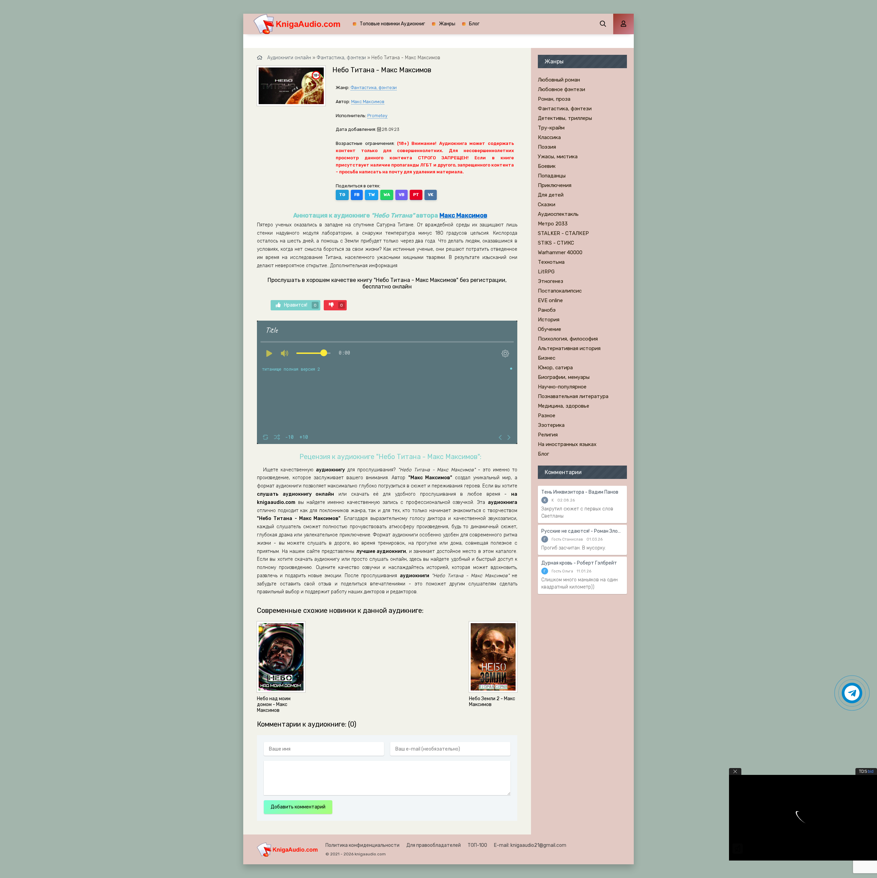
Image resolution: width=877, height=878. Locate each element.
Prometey (377, 115)
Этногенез (550, 281)
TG (342, 194)
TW (371, 194)
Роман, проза (554, 99)
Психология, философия (568, 339)
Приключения (554, 185)
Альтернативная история (569, 348)
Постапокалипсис (560, 291)
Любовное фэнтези (561, 89)
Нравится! (300, 305)
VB (401, 194)
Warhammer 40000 (560, 252)
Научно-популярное (562, 387)
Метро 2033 (553, 224)
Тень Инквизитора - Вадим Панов (579, 492)
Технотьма (551, 262)
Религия (548, 435)
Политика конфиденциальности (362, 845)
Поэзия (547, 147)
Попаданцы (552, 176)
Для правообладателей (433, 845)
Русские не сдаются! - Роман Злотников (582, 531)
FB (356, 194)
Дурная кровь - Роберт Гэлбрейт (579, 563)
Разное (546, 415)
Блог (474, 24)
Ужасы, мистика (558, 156)
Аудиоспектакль (558, 214)
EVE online (550, 300)
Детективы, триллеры (565, 118)
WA (387, 194)
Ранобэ (547, 310)
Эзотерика (551, 425)
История (548, 320)
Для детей (551, 195)
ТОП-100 (477, 845)
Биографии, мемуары (564, 377)
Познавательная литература (573, 396)
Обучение (549, 329)
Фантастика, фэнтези (373, 87)
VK (430, 194)
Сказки (546, 204)
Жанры (447, 24)
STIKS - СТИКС (556, 243)
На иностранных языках (567, 444)
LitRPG (546, 272)
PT (416, 194)
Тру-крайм (551, 128)
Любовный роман (559, 80)
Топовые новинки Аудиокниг (392, 24)
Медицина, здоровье (563, 406)
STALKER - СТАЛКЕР (563, 233)
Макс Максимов (367, 101)
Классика (549, 137)
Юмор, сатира (555, 367)
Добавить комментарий (298, 807)
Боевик (547, 166)
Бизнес (546, 358)
